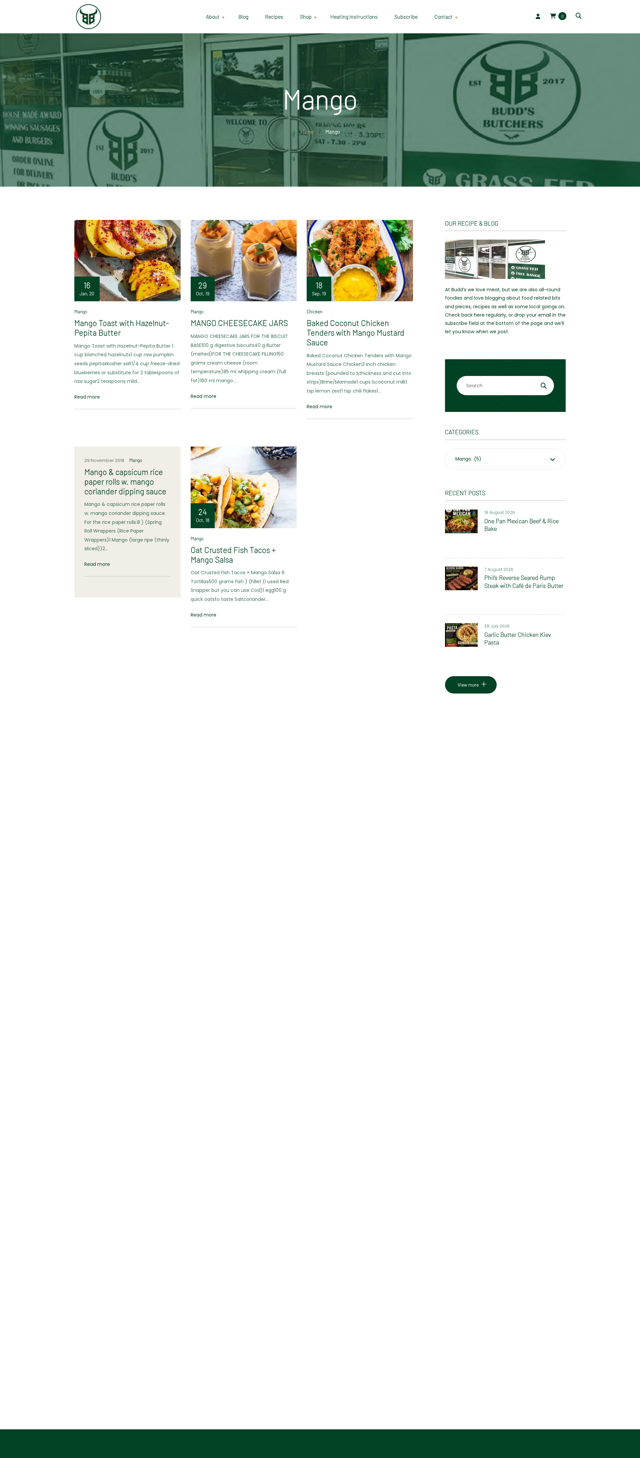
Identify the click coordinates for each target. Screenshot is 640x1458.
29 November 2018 (104, 460)
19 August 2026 (499, 512)
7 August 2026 (498, 569)
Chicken (314, 311)
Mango (80, 311)
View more (468, 685)
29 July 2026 (497, 626)
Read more (87, 397)
